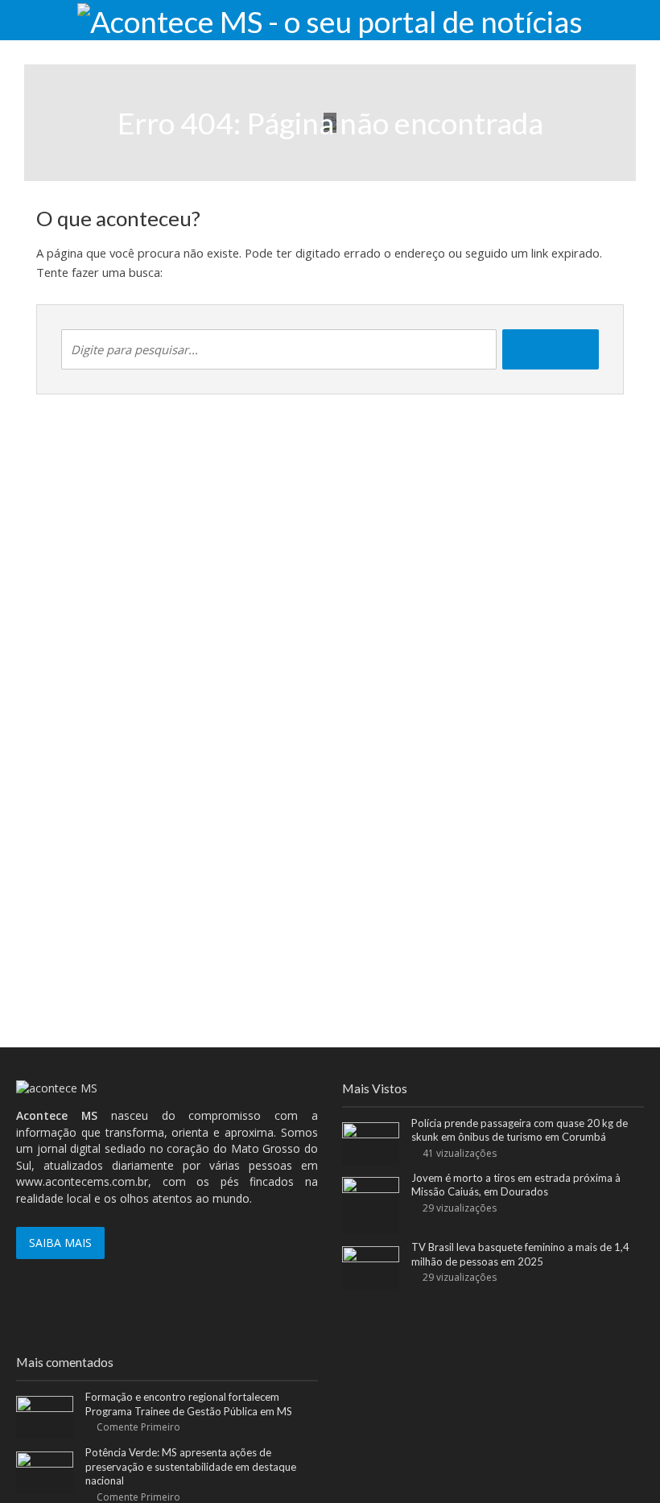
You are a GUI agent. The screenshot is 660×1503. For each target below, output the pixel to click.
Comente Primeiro (138, 1427)
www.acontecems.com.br (82, 1181)
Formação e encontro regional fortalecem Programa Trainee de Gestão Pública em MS (188, 1404)
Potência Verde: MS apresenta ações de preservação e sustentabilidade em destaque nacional (190, 1466)
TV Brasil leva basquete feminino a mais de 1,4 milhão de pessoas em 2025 (520, 1254)
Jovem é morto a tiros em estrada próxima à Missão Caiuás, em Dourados (516, 1185)
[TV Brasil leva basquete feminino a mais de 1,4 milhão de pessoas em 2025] (370, 1266)
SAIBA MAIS (60, 1242)
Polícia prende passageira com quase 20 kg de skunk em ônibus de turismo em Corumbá (519, 1130)
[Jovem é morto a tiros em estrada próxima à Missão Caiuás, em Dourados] (370, 1204)
